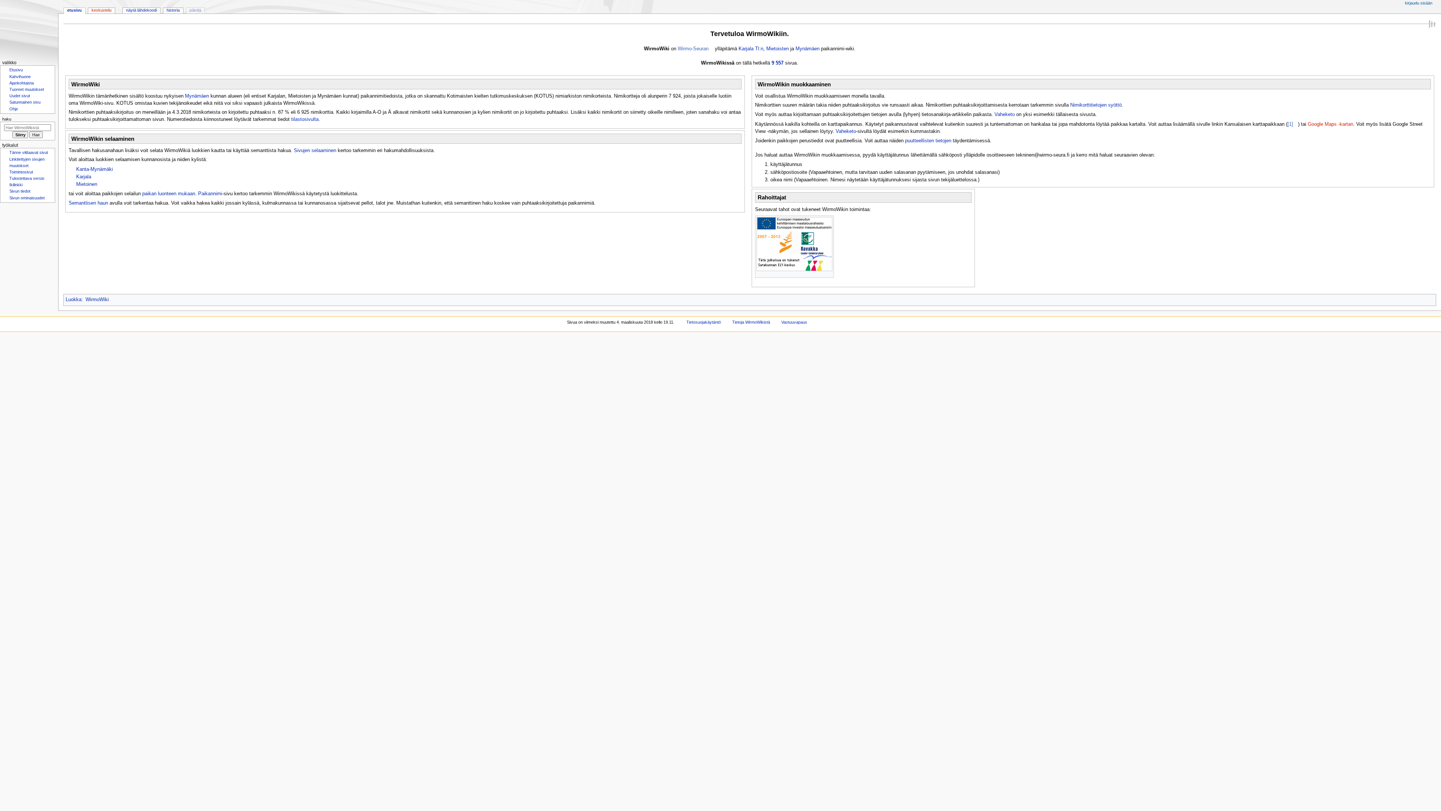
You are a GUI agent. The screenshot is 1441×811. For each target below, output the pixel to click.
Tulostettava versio (26, 182)
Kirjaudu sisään (1418, 3)
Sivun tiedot (19, 196)
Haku (6, 121)
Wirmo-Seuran (693, 48)
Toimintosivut (21, 175)
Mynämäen (808, 48)
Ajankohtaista (21, 84)
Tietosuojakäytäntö (703, 322)
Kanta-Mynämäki (94, 169)
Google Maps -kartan (1330, 124)
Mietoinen (86, 184)
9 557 (778, 63)
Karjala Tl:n (751, 48)
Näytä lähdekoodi (141, 10)
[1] (1290, 124)
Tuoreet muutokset (26, 91)
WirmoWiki (97, 299)
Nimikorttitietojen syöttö (1096, 105)
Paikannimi (210, 193)
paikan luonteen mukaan (168, 193)
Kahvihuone (20, 77)
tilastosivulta (305, 119)
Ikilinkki (16, 189)
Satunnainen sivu (25, 104)
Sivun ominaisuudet (27, 203)
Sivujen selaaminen (315, 150)
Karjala (83, 176)
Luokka (73, 299)
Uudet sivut (19, 97)
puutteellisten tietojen (928, 140)
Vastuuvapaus (794, 322)
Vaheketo (1004, 114)
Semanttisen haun (88, 203)
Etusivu (74, 10)
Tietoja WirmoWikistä (751, 322)
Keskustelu (101, 10)
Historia (173, 10)
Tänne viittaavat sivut (28, 155)
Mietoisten (777, 48)
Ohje (13, 111)
